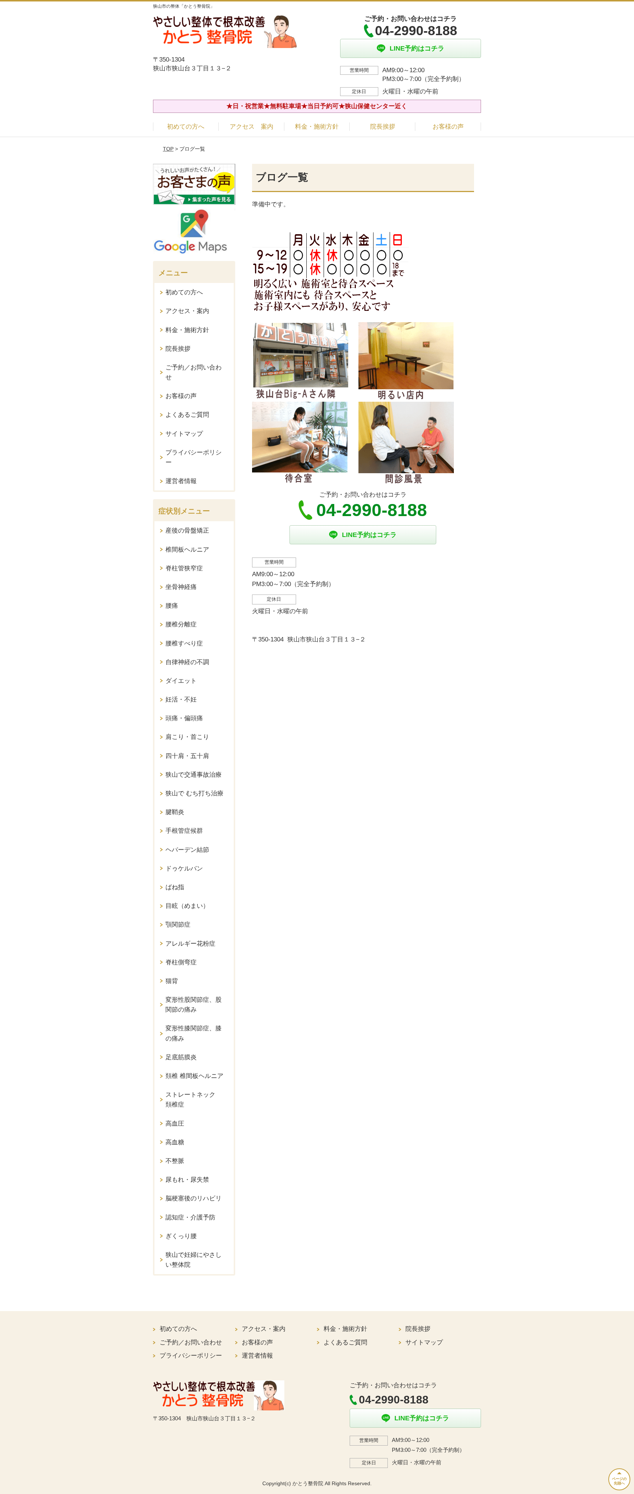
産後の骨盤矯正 (187, 530)
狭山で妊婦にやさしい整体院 (193, 1259)
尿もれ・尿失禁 (187, 1179)
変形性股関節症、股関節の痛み (193, 1004)
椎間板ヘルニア (187, 549)
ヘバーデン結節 (187, 849)
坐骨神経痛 (181, 587)
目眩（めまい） (187, 905)
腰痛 (171, 605)
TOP (168, 149)
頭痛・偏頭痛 (184, 718)
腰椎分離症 (181, 624)
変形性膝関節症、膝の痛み (193, 1033)
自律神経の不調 (187, 662)
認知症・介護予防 (190, 1217)
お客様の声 (448, 126)
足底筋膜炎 (181, 1057)
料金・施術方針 (317, 126)
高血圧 (174, 1123)
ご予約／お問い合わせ (193, 372)
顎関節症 (177, 924)
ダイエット (181, 680)
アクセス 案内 (251, 126)
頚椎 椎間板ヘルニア (194, 1075)
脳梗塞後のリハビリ (193, 1198)
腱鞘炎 (174, 812)
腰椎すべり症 (184, 643)
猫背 (171, 981)
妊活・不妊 (181, 699)
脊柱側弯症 (181, 962)
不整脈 (174, 1161)
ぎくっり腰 (181, 1236)
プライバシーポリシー (193, 457)
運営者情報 (181, 481)
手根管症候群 (184, 830)
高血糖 (174, 1142)
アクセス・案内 (187, 311)
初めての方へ (185, 126)
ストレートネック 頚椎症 (193, 1099)
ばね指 (174, 887)
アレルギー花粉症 (190, 943)
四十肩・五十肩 (187, 755)
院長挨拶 (382, 126)
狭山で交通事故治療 (193, 774)
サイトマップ (184, 433)
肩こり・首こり (187, 736)
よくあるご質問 (187, 414)
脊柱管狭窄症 (184, 568)
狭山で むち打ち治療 (194, 793)
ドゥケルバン (184, 868)
